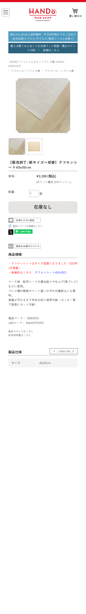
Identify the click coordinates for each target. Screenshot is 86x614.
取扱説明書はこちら (19, 335)
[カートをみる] (75, 13)
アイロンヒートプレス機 (25, 70)
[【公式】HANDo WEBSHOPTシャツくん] (43, 19)
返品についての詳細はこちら (27, 226)
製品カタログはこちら (20, 331)
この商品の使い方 (65, 351)
